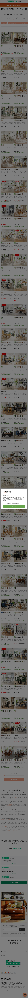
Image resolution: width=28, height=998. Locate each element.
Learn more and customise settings (14, 503)
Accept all (14, 506)
